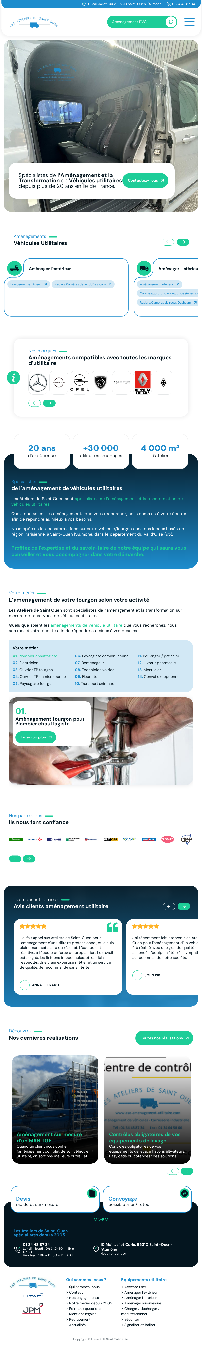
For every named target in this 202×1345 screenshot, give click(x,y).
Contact (76, 1292)
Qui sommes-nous (84, 1287)
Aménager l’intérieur (140, 1298)
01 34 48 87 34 (183, 4)
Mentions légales (82, 1314)
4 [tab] (106, 1219)
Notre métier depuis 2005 (90, 1303)
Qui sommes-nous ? (86, 1279)
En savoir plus (33, 737)
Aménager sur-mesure (142, 1303)
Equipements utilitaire (144, 1279)
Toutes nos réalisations (162, 1038)
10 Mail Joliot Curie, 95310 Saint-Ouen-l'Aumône (124, 4)
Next (183, 242)
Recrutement (80, 1319)
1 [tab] (95, 1219)
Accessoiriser (135, 1287)
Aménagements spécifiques (159, 284)
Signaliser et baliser (139, 1325)
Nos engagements (84, 1298)
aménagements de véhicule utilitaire (86, 625)
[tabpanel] (101, 126)
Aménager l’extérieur (141, 1292)
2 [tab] (99, 1219)
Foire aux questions (85, 1308)
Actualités (77, 1325)
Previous (168, 242)
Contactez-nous (143, 180)
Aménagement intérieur (27, 284)
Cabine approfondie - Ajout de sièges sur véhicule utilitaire (52, 293)
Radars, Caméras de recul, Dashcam (35, 302)
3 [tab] (102, 1219)
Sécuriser (131, 1319)
